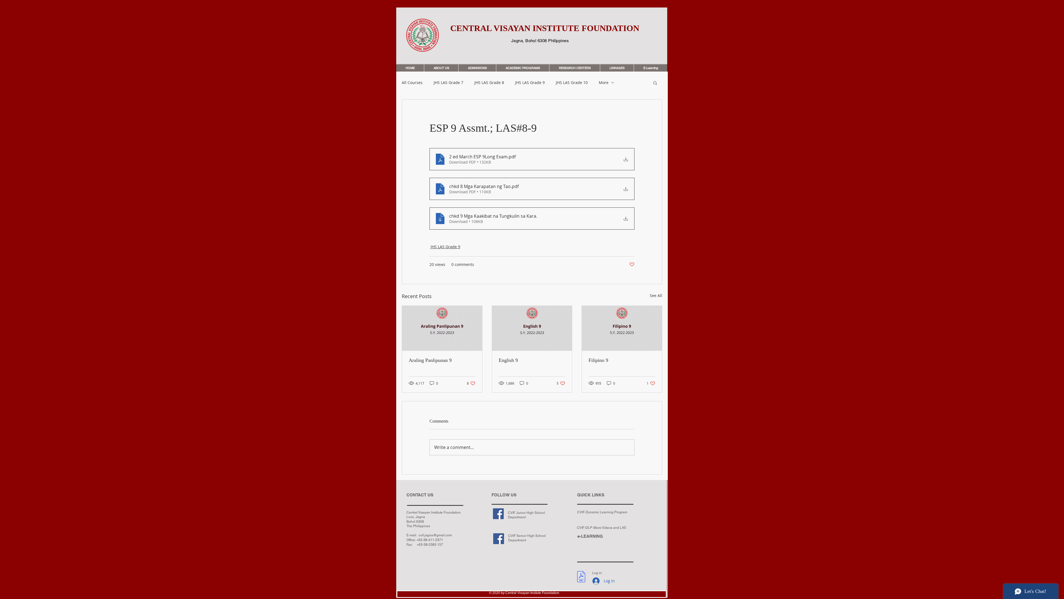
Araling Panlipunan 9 (430, 360)
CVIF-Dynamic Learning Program (602, 512)
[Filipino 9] (622, 328)
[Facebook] (498, 513)
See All (656, 295)
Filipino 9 (598, 360)
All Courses (412, 82)
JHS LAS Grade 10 (572, 82)
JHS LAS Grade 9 (530, 82)
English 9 (508, 360)
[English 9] (532, 328)
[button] (655, 82)
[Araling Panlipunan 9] (442, 328)
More (603, 82)
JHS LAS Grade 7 (448, 82)
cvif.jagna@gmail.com (435, 535)
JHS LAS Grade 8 (489, 82)
